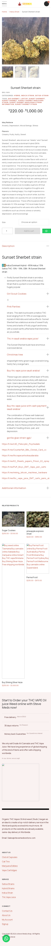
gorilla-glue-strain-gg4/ (19, 437)
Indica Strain (14, 11)
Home (4, 11)
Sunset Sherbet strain (26, 104)
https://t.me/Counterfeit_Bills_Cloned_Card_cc (24, 449)
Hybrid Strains (8, 888)
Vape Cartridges (9, 870)
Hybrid (17, 95)
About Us (6, 915)
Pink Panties (13, 306)
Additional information (14, 487)
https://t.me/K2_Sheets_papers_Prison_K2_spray (25, 461)
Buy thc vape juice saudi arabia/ (23, 370)
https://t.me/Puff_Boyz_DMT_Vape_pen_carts (24, 467)
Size (4, 222)
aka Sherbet (14, 99)
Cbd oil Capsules (9, 857)
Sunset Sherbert (37, 99)
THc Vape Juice (9, 897)
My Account (7, 919)
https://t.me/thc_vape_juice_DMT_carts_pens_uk (26, 478)
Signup (5, 924)
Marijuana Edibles (10, 866)
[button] (46, 20)
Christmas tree (15, 354)
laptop (24, 99)
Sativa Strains (8, 884)
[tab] (25, 246)
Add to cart (29, 231)
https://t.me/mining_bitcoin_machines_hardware (24, 472)
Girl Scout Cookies (16, 293)
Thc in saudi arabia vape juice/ (22, 338)
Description (8, 245)
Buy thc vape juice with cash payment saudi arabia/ (27, 407)
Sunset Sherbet (9, 100)
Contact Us (7, 911)
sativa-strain (42, 95)
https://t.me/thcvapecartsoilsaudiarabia (20, 455)
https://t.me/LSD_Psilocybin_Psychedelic (21, 444)
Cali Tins (6, 861)
